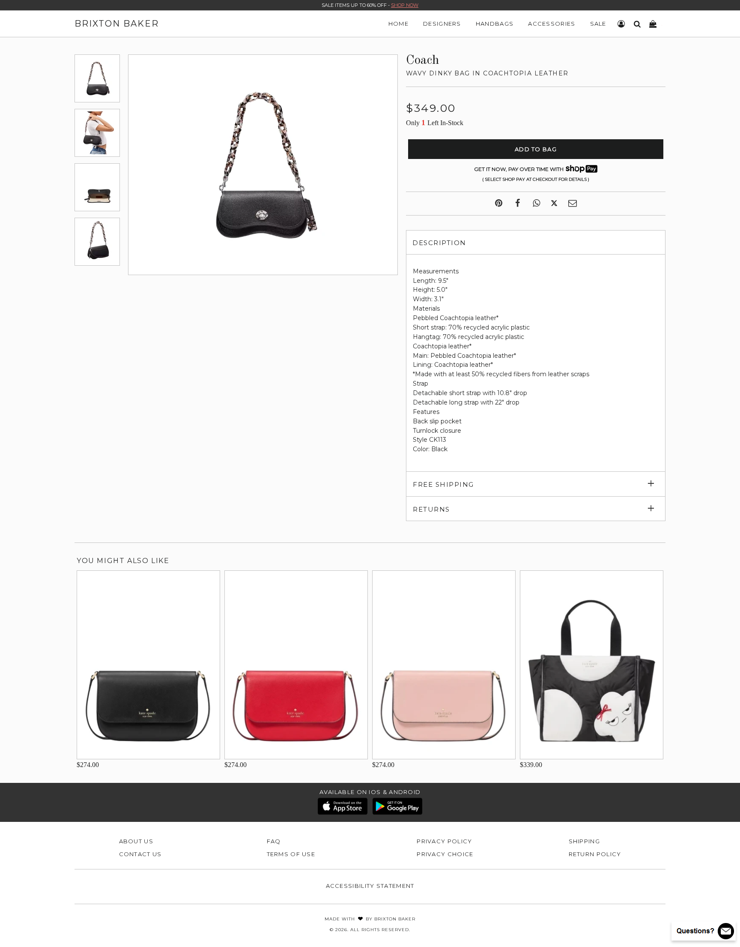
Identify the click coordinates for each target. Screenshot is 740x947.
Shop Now (404, 5)
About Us (136, 841)
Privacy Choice (445, 854)
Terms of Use (291, 854)
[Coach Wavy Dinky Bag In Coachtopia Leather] (97, 78)
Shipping (584, 841)
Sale (598, 23)
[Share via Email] (572, 203)
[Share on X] (554, 203)
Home (398, 23)
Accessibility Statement (370, 885)
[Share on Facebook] (517, 203)
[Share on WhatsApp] (536, 203)
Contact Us (140, 854)
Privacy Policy (444, 841)
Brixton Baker (117, 23)
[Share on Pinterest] (499, 203)
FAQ (274, 841)
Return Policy (595, 854)
